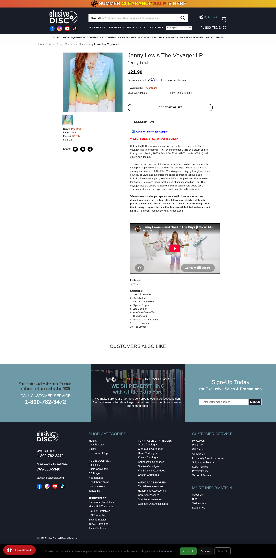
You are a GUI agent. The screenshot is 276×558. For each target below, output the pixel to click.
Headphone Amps (99, 482)
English (173, 27)
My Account (198, 440)
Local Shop (198, 507)
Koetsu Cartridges (148, 457)
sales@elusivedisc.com (50, 477)
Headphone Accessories (152, 490)
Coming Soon (116, 27)
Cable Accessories (148, 495)
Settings (205, 551)
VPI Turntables (97, 515)
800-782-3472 (215, 28)
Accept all (188, 551)
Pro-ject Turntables (99, 511)
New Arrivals (96, 27)
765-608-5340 (48, 469)
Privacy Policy (200, 471)
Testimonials (199, 503)
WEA (73, 132)
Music (56, 37)
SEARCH (96, 18)
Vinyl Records (97, 444)
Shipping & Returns (203, 462)
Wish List (197, 445)
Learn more (165, 551)
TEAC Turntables (98, 524)
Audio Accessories (151, 37)
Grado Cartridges (147, 444)
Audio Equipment (73, 37)
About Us (197, 494)
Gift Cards (197, 449)
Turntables (95, 37)
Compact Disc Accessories (153, 503)
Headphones (96, 477)
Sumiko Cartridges (148, 466)
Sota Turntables (98, 519)
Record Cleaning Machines (184, 37)
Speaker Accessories (150, 499)
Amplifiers (94, 464)
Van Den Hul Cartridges (151, 470)
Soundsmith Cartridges (151, 462)
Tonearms (94, 490)
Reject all (222, 551)
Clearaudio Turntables (101, 502)
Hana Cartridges (147, 453)
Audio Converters (98, 469)
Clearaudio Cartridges (150, 449)
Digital (92, 449)
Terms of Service (201, 475)
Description (144, 121)
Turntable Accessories (150, 486)
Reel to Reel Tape (99, 453)
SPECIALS (132, 27)
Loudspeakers (97, 486)
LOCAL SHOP (156, 27)
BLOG (143, 27)
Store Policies (200, 466)
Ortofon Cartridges (148, 475)
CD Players (95, 473)
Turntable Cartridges (120, 37)
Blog (194, 499)
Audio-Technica (97, 528)
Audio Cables (214, 37)
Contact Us (198, 453)
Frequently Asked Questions (208, 458)
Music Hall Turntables (101, 506)
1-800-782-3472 (45, 402)
